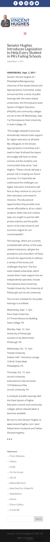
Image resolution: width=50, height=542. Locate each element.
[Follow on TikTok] (31, 3)
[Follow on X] (21, 3)
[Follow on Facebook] (15, 3)
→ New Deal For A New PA (20, 488)
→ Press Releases (16, 456)
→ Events (11, 499)
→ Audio (11, 466)
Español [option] (39, 539)
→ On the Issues (15, 472)
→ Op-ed (11, 477)
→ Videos (12, 461)
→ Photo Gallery (15, 504)
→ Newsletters (14, 493)
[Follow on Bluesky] (37, 3)
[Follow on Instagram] (26, 3)
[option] (39, 539)
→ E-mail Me (13, 509)
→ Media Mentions (16, 482)
